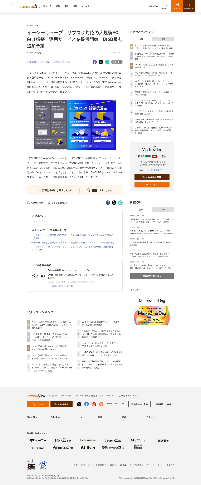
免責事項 (112, 465)
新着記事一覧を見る (152, 275)
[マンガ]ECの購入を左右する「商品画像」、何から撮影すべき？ (49, 348)
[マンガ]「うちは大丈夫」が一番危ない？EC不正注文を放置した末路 (101, 345)
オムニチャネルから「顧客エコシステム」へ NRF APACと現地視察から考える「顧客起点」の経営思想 (101, 333)
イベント (85, 5)
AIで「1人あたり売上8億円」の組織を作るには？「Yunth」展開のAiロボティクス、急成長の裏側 (52, 324)
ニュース (47, 5)
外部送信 (170, 465)
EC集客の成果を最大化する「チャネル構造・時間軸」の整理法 (100, 323)
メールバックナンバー (153, 169)
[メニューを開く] (12, 6)
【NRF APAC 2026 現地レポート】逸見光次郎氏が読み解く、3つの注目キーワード (102, 354)
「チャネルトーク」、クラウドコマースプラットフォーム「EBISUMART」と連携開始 (73, 246)
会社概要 (122, 465)
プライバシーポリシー (155, 465)
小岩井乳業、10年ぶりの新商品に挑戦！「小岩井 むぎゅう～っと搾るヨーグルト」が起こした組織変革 (51, 337)
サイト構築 (45, 62)
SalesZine (56, 417)
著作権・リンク (86, 465)
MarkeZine (32, 417)
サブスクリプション (61, 62)
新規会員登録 (153, 177)
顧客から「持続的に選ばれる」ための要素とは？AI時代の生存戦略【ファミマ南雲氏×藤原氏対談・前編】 (102, 364)
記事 (58, 5)
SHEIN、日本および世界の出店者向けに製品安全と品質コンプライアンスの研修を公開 (74, 242)
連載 (66, 5)
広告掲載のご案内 (139, 404)
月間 (163, 39)
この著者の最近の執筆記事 (60, 286)
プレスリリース (41, 220)
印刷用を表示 (37, 202)
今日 (141, 39)
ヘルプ (75, 465)
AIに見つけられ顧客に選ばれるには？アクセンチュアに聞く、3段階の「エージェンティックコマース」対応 (52, 367)
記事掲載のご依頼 (163, 404)
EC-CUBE (32, 62)
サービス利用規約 (136, 465)
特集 (75, 5)
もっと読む (36, 249)
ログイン (153, 184)
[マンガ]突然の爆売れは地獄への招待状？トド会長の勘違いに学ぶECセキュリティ (52, 357)
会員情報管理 (101, 465)
